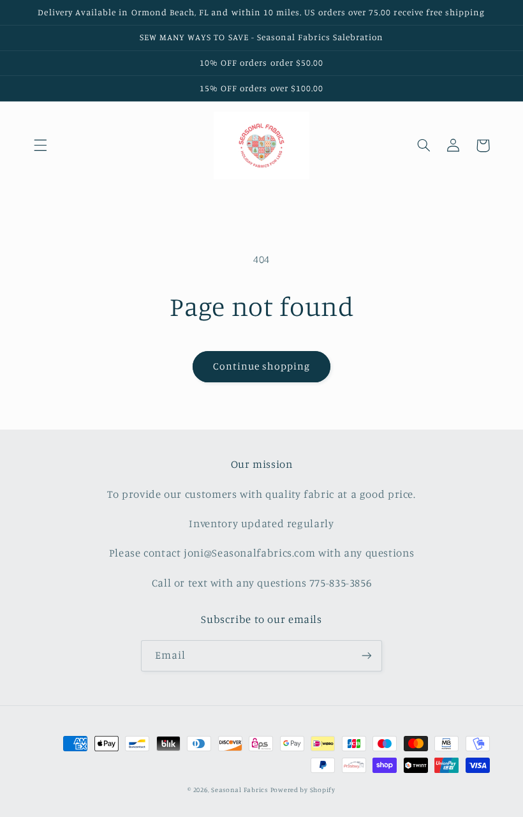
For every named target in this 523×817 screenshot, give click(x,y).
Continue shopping (262, 366)
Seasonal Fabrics (239, 789)
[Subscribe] (366, 655)
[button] (40, 145)
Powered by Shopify (302, 789)
